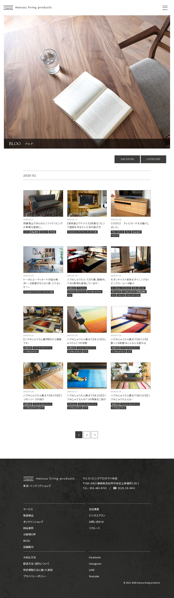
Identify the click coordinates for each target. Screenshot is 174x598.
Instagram (95, 563)
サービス (28, 509)
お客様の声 (29, 534)
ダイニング (116, 291)
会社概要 (94, 509)
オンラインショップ (33, 521)
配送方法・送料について (36, 563)
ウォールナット (117, 232)
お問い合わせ (96, 521)
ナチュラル (81, 288)
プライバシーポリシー (35, 576)
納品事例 (35, 232)
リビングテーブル (133, 295)
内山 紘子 (137, 232)
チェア (128, 232)
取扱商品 (28, 515)
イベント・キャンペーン (77, 291)
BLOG (26, 540)
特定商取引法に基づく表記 (38, 570)
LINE (92, 570)
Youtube (94, 576)
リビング (44, 232)
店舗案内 (28, 547)
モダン (135, 288)
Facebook (95, 557)
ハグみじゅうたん (94, 291)
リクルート (94, 528)
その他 (52, 232)
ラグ (70, 295)
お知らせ (71, 288)
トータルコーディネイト (121, 288)
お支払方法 (29, 557)
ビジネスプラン (97, 515)
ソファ (26, 232)
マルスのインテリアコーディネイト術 (82, 232)
